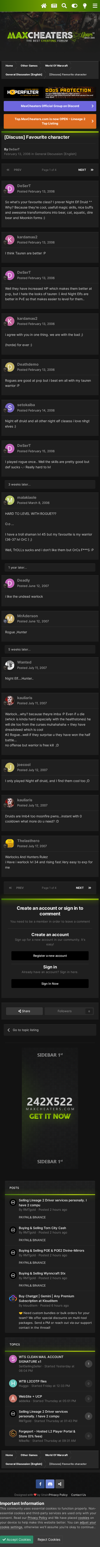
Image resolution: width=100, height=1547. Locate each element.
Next (82, 170)
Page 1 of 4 (50, 170)
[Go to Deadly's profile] (9, 583)
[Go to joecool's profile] (9, 767)
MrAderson (27, 615)
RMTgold (29, 1209)
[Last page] (92, 169)
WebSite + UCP (30, 1396)
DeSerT (14, 149)
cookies (83, 1518)
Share (25, 1011)
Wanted (24, 662)
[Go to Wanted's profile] (9, 665)
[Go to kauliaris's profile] (9, 700)
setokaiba (26, 404)
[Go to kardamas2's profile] (9, 239)
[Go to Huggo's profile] (13, 1383)
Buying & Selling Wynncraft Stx (42, 1273)
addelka (24, 1401)
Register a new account (50, 955)
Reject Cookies (48, 1539)
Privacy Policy (58, 1494)
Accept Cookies (18, 1539)
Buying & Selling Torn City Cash (42, 1228)
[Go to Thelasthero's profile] (9, 843)
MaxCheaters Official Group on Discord (50, 106)
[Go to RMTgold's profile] (13, 1202)
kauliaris (24, 697)
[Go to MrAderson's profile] (9, 618)
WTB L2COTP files (33, 1381)
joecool (23, 764)
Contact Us (78, 1494)
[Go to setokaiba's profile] (9, 407)
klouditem (30, 1305)
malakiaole (27, 497)
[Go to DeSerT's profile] (9, 188)
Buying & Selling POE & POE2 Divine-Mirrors (51, 1250)
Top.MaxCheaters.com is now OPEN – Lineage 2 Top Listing (50, 121)
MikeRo (24, 1441)
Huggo (24, 1386)
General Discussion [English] (56, 154)
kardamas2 (27, 237)
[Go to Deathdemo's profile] (9, 367)
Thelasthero (28, 840)
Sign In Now (50, 983)
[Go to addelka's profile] (13, 1398)
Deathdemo (28, 364)
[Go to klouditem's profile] (13, 1298)
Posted (36, 191)
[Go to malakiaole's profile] (9, 500)
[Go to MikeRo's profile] (13, 1433)
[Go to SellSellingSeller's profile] (13, 1359)
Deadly (23, 580)
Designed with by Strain (31, 1494)
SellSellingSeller (30, 1366)
